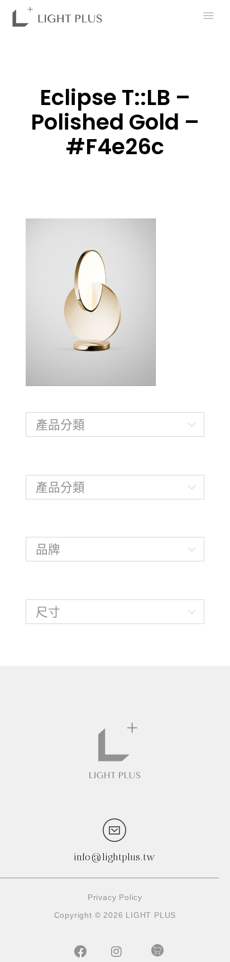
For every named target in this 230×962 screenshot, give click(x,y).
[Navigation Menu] (208, 16)
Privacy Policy (115, 897)
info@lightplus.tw (114, 857)
